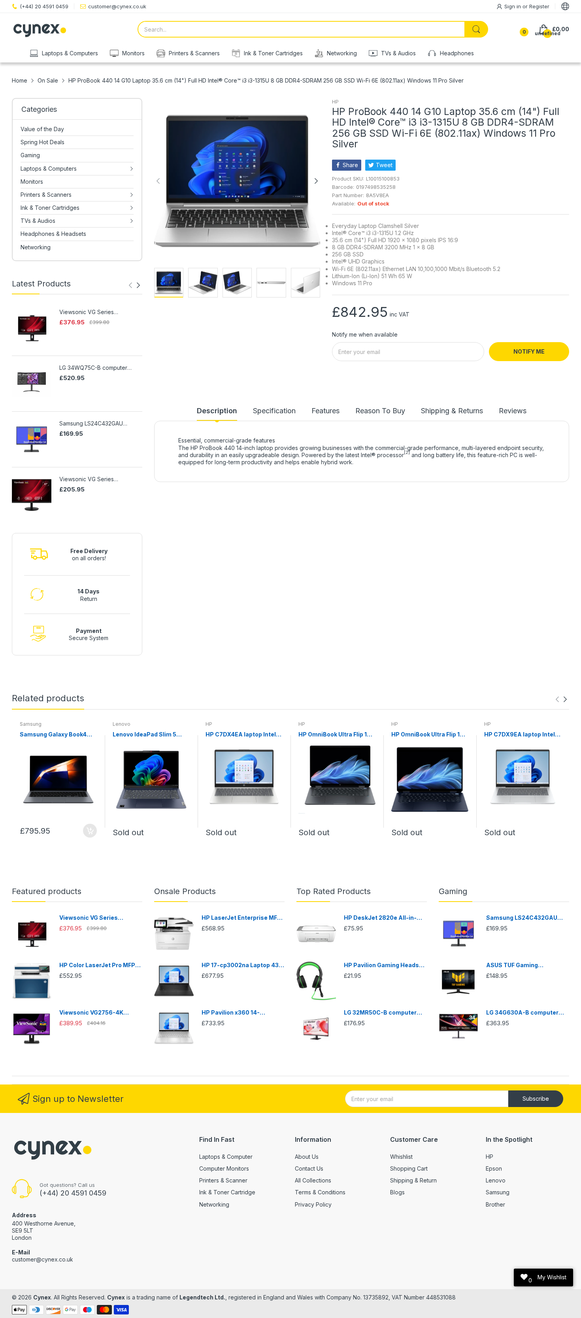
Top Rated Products (333, 891)
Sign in (513, 6)
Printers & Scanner (223, 1180)
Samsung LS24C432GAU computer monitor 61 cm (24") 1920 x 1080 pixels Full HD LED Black (99, 423)
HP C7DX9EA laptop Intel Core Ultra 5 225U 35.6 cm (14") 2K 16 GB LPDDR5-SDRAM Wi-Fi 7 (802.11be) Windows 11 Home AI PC (521, 734)
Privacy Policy (313, 1204)
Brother (495, 1204)
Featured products (46, 891)
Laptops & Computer (226, 1156)
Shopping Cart (409, 1168)
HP (335, 102)
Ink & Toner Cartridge (227, 1192)
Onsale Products (185, 891)
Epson (494, 1168)
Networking (214, 1204)
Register (539, 6)
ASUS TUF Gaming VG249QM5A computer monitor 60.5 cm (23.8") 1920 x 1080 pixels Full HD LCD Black (527, 965)
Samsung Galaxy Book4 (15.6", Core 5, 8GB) (53, 734)
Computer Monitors (224, 1168)
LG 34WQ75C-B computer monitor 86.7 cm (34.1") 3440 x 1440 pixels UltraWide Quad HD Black (100, 368)
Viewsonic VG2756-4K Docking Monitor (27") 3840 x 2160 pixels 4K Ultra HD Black (98, 1013)
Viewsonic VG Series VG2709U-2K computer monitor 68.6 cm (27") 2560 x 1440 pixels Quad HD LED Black (100, 479)
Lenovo (121, 724)
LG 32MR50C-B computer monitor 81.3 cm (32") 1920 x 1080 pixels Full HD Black (384, 1013)
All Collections (313, 1180)
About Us (307, 1156)
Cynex (42, 1297)
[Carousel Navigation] (134, 285)
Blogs (397, 1192)
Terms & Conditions (320, 1192)
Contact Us (309, 1168)
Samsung (31, 724)
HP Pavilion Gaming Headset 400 (384, 965)
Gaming (453, 891)
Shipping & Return (413, 1180)
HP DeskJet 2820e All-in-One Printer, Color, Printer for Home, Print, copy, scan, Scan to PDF (385, 918)
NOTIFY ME (529, 351)
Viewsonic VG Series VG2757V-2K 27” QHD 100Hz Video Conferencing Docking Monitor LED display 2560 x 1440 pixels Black (97, 312)
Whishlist (401, 1156)
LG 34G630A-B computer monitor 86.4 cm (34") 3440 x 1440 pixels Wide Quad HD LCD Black (526, 1013)
